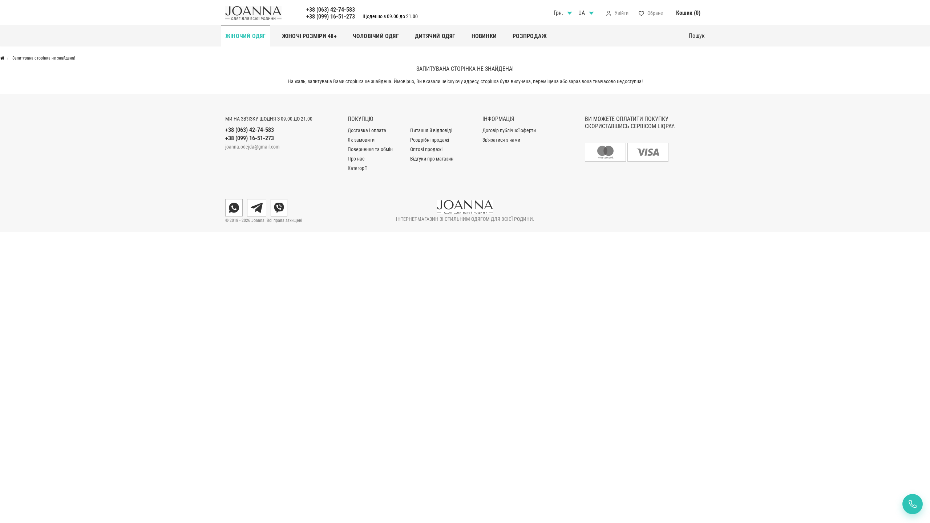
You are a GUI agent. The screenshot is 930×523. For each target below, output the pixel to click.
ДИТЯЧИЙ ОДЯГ (435, 36)
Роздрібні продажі (429, 140)
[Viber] (279, 207)
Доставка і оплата (367, 130)
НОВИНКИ (484, 36)
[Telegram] (256, 207)
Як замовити (361, 140)
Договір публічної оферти (509, 130)
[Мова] (587, 13)
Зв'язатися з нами (501, 140)
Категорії (357, 168)
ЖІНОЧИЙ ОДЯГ (245, 36)
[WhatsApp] (234, 207)
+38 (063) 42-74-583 (330, 9)
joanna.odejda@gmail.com (252, 147)
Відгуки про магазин (431, 159)
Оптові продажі (426, 149)
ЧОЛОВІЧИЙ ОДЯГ (376, 36)
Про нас (356, 159)
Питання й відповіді (431, 130)
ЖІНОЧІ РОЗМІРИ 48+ (309, 36)
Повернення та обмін (370, 149)
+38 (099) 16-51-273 (330, 16)
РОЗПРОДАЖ (530, 36)
